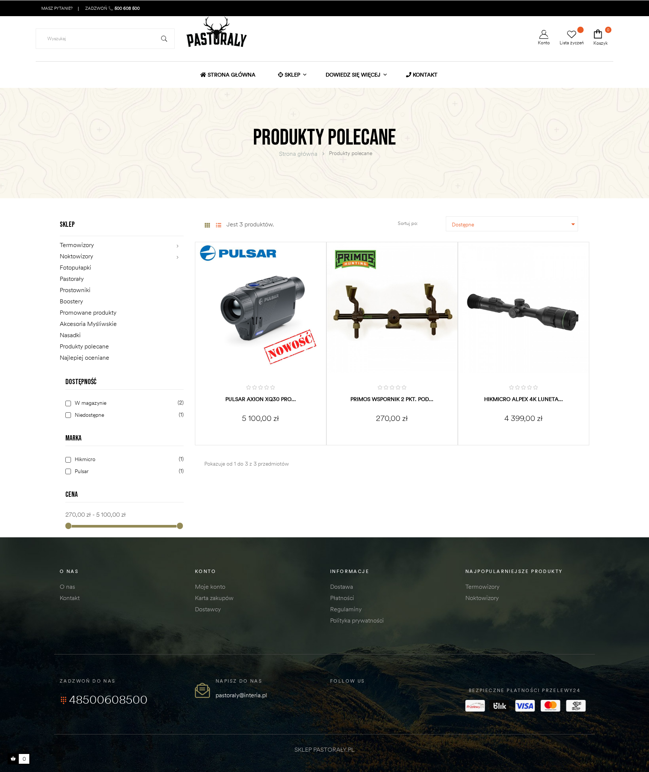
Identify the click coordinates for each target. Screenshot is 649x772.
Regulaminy (346, 609)
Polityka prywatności (357, 620)
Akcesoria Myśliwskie (88, 323)
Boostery (71, 301)
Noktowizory (76, 256)
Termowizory (77, 245)
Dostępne (515, 224)
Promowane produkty (88, 312)
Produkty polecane (84, 346)
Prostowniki (75, 290)
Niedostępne (128, 415)
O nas (67, 586)
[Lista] (218, 225)
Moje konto (210, 586)
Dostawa (341, 586)
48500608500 (108, 699)
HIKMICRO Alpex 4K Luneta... (523, 399)
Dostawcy (208, 609)
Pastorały (72, 278)
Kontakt (70, 598)
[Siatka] (207, 225)
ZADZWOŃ (112, 8)
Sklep (67, 224)
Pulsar (128, 471)
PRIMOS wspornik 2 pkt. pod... (391, 399)
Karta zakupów (214, 598)
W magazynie (128, 403)
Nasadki (70, 335)
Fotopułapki (75, 267)
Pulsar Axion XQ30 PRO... (260, 399)
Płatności (342, 598)
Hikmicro (128, 459)
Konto (544, 42)
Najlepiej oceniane (84, 357)
